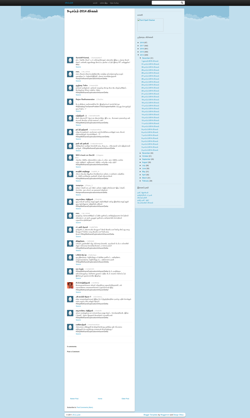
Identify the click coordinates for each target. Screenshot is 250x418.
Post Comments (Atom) (85, 407)
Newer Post (74, 398)
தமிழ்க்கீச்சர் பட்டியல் (144, 195)
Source (78, 67)
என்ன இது (104, 3)
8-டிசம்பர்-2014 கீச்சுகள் (150, 132)
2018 (142, 42)
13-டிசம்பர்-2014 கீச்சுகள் (150, 117)
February (145, 180)
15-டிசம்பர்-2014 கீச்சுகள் (150, 111)
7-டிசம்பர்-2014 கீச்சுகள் (150, 135)
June (144, 168)
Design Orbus (178, 414)
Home (100, 398)
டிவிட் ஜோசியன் (142, 192)
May (144, 171)
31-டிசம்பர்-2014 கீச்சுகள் (150, 64)
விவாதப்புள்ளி (142, 197)
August (145, 162)
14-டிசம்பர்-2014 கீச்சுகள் (150, 114)
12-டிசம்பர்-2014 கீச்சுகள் (150, 120)
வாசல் (95, 3)
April (144, 174)
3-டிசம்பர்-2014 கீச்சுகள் (150, 147)
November (146, 153)
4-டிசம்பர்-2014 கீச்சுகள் (150, 144)
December (146, 58)
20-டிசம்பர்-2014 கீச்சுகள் (150, 96)
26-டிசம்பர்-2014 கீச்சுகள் (150, 79)
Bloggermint (165, 414)
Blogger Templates (151, 414)
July (144, 165)
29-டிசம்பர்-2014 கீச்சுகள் (150, 70)
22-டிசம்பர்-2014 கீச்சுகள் (150, 90)
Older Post (125, 398)
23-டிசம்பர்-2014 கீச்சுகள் (150, 87)
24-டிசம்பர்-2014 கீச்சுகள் (150, 84)
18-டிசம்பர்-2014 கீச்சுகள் (150, 102)
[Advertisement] (99, 31)
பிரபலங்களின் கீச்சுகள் (145, 202)
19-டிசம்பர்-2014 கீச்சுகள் (150, 99)
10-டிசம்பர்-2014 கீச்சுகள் (150, 126)
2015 (142, 51)
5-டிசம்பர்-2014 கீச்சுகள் (150, 141)
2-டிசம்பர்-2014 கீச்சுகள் (150, 150)
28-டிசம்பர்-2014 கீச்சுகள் (150, 73)
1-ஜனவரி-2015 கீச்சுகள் (150, 61)
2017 (142, 45)
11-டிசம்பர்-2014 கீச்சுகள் (150, 123)
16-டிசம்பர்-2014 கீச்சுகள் (150, 108)
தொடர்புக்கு (114, 3)
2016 (142, 48)
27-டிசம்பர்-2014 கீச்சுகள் (150, 76)
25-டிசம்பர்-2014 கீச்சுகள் (150, 82)
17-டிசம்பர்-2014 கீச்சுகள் (150, 105)
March (144, 177)
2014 (142, 55)
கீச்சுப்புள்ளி (76, 414)
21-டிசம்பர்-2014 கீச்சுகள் (150, 93)
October (145, 156)
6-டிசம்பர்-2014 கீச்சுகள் (150, 138)
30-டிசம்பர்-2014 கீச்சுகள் (150, 67)
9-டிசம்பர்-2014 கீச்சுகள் (150, 129)
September (146, 159)
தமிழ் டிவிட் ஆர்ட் (143, 200)
